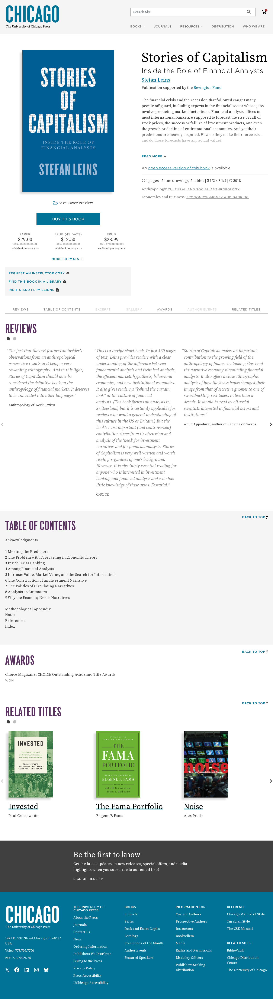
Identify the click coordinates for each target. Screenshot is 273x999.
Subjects (131, 914)
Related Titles (246, 309)
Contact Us (81, 932)
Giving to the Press (87, 961)
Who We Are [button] (254, 26)
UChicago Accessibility (90, 983)
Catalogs (131, 936)
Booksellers (185, 936)
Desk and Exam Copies (142, 929)
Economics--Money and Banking (217, 197)
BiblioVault (235, 950)
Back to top (253, 517)
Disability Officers (189, 958)
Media (180, 943)
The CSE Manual (240, 929)
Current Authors (188, 914)
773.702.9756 (21, 958)
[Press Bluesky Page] (46, 970)
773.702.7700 (24, 951)
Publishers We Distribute (92, 954)
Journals (162, 26)
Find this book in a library (38, 281)
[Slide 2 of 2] (15, 338)
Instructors (184, 929)
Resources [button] (190, 26)
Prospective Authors (191, 921)
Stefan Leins (156, 80)
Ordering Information (90, 946)
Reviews (21, 309)
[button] (68, 259)
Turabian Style (238, 921)
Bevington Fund (207, 87)
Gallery (134, 309)
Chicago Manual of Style (246, 914)
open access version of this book (179, 167)
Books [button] (136, 26)
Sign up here (88, 879)
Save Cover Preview (76, 203)
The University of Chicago (247, 970)
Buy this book (76, 218)
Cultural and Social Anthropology (204, 189)
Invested (23, 807)
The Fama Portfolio (129, 807)
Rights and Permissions (34, 290)
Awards (164, 309)
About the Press (85, 918)
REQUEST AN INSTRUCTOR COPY (39, 273)
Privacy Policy (84, 968)
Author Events (202, 309)
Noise (193, 807)
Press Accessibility (87, 975)
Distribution (223, 26)
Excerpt (103, 309)
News (77, 939)
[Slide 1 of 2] (8, 338)
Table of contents (62, 309)
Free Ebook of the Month (144, 943)
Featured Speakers (139, 958)
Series (129, 921)
